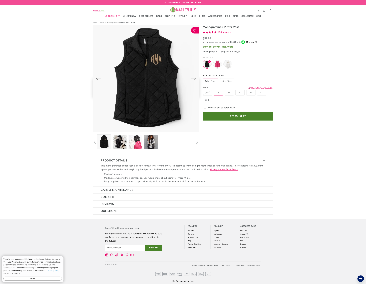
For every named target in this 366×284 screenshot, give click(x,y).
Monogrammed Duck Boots (224, 169)
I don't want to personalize (221, 107)
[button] (217, 32)
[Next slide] (194, 79)
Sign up (153, 247)
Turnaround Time (212, 265)
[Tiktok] (117, 255)
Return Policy (240, 265)
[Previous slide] (98, 79)
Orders (216, 237)
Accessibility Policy (253, 265)
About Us (191, 230)
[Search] (258, 10)
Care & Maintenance (117, 190)
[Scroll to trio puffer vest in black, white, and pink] (135, 142)
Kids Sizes (227, 81)
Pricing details (210, 51)
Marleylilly (114, 265)
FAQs (242, 241)
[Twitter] (122, 255)
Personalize (238, 116)
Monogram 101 (193, 237)
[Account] (264, 10)
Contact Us (244, 234)
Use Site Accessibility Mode (183, 281)
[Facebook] (112, 255)
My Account (218, 234)
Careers (243, 247)
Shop (95, 22)
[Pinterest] (127, 255)
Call (241, 237)
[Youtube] (132, 255)
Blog (189, 241)
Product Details (114, 160)
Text (247, 237)
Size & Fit (108, 197)
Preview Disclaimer (195, 244)
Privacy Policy (225, 265)
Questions (109, 211)
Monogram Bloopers (221, 244)
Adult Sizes (210, 81)
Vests (102, 22)
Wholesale (217, 247)
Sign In (216, 230)
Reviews (107, 204)
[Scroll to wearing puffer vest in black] (151, 142)
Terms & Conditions (198, 265)
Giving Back (192, 247)
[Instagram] (107, 255)
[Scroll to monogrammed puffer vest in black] (104, 142)
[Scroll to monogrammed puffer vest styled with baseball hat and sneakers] (120, 142)
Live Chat (243, 230)
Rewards (217, 241)
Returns (243, 244)
